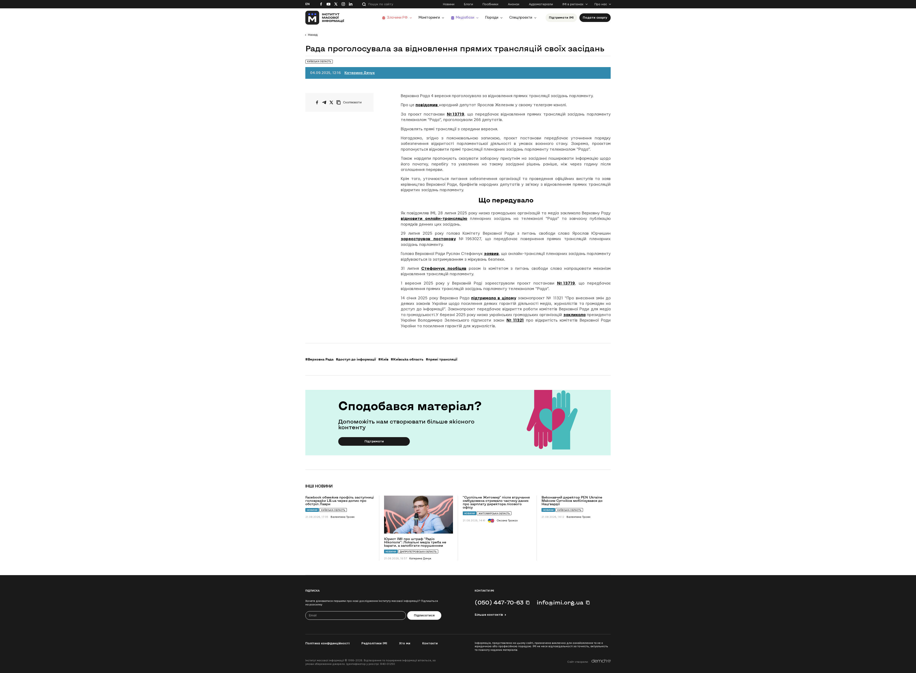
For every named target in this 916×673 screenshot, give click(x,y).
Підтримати (374, 441)
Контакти (430, 643)
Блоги (468, 4)
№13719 (455, 114)
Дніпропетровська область (418, 551)
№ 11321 (515, 320)
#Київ (383, 359)
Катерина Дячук (359, 73)
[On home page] (324, 18)
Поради (491, 17)
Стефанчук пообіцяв (443, 268)
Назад (312, 35)
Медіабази (465, 17)
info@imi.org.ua (560, 602)
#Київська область (407, 359)
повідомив (427, 105)
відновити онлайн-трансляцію (434, 219)
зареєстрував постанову (428, 239)
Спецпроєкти (520, 17)
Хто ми (404, 643)
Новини (448, 4)
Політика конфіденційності (327, 643)
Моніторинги (429, 17)
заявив (491, 254)
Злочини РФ (397, 17)
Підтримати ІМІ (561, 17)
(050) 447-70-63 (499, 602)
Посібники (490, 4)
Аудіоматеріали (541, 4)
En (307, 4)
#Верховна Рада (319, 359)
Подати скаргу (595, 17)
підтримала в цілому (493, 298)
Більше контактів (489, 614)
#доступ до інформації (356, 359)
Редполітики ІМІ (374, 643)
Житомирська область (494, 513)
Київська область (333, 510)
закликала (574, 315)
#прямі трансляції (441, 359)
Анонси (513, 4)
